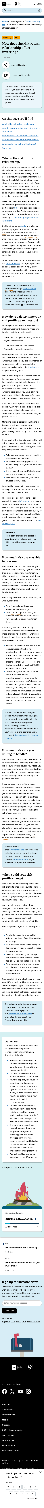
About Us (6, 1404)
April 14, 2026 (21, 1321)
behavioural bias (20, 859)
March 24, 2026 (33, 1321)
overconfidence (16, 850)
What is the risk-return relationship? (19, 124)
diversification (29, 288)
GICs (16, 208)
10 (33, 1493)
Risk (16, 37)
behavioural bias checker (20, 1013)
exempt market (13, 263)
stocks (23, 226)
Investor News (8, 1414)
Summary (6, 148)
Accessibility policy (10, 1450)
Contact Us (7, 1409)
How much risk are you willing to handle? (20, 139)
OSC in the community (12, 1430)
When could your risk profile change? (19, 144)
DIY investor (24, 501)
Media (5, 1420)
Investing (7, 37)
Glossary (6, 1425)
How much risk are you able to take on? (20, 135)
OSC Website (8, 1435)
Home (5, 21)
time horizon (33, 367)
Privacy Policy (8, 1445)
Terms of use (8, 1440)
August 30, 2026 (8, 1321)
